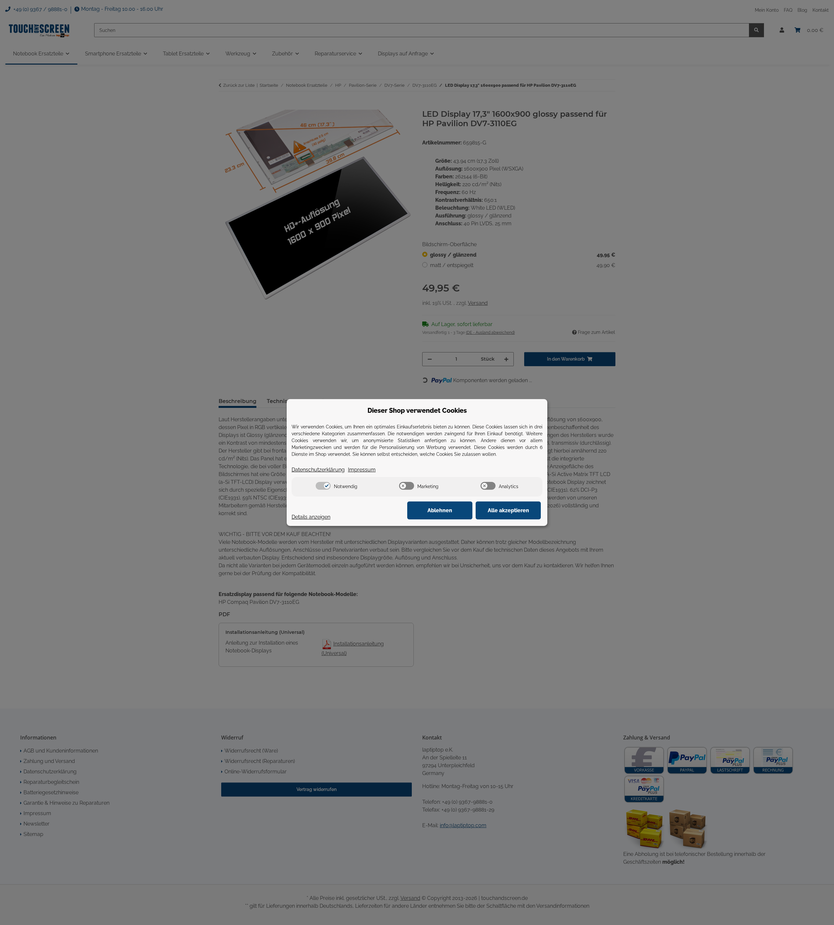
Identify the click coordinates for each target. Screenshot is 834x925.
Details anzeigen (311, 517)
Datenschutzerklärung (318, 470)
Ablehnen (439, 510)
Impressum (362, 470)
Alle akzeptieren (508, 510)
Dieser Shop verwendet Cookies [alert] (417, 410)
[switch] (323, 486)
